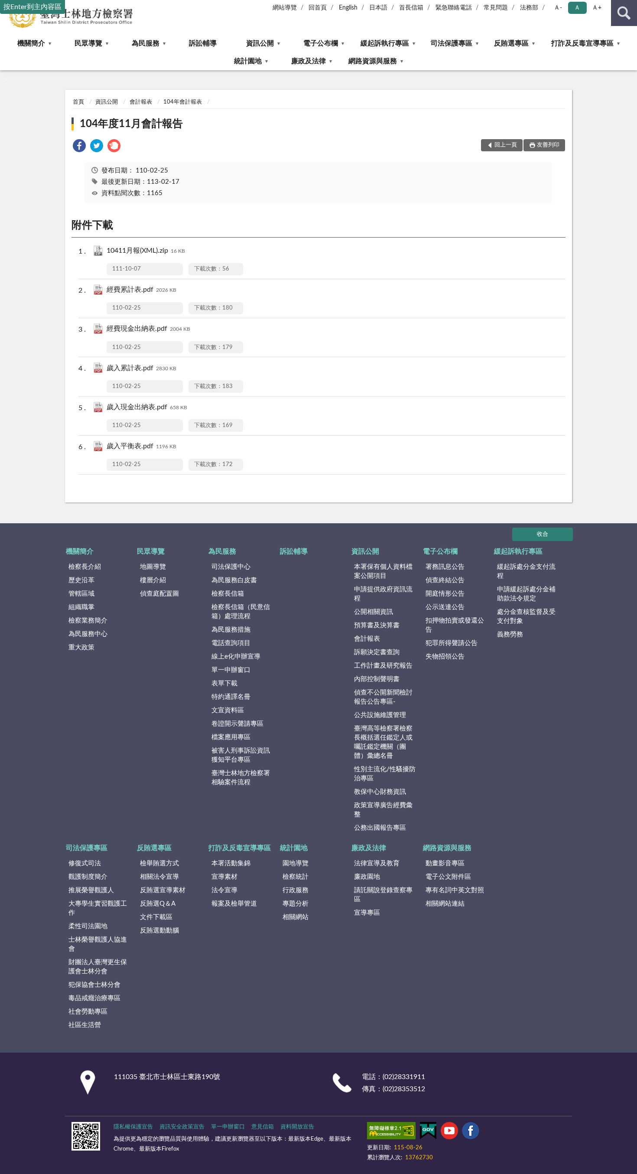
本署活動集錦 (230, 863)
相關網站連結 (445, 903)
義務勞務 (510, 634)
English (348, 8)
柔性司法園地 (87, 926)
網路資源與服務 (372, 61)
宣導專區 (367, 913)
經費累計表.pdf (141, 289)
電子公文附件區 (448, 877)
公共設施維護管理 (380, 715)
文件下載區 (156, 917)
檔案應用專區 (230, 737)
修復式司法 (84, 863)
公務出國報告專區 (380, 828)
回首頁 (318, 8)
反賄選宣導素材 (162, 890)
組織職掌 (81, 607)
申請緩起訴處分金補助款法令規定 (526, 594)
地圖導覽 (153, 567)
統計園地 (248, 61)
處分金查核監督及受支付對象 (526, 616)
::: (4, 79)
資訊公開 (260, 43)
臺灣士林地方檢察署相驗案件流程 (240, 778)
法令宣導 (224, 890)
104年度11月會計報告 (131, 124)
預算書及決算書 (377, 625)
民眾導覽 (88, 43)
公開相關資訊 (373, 612)
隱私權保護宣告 (133, 1127)
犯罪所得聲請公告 (452, 643)
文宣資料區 (227, 710)
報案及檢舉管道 (234, 903)
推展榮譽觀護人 (91, 890)
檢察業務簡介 (87, 620)
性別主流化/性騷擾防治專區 (385, 774)
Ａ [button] (577, 8)
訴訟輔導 (203, 43)
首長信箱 (411, 8)
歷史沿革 (81, 580)
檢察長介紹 (84, 567)
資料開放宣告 (297, 1127)
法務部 (529, 8)
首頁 (78, 102)
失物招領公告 (445, 656)
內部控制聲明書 (377, 679)
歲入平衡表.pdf (141, 446)
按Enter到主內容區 (32, 6)
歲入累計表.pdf (141, 368)
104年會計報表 (182, 102)
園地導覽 (296, 863)
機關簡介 (31, 43)
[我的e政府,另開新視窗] (428, 1132)
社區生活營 (84, 1025)
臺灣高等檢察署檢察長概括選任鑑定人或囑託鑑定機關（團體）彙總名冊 (383, 742)
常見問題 (496, 8)
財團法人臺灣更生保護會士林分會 (97, 967)
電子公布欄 (320, 43)
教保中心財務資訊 (380, 792)
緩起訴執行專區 (385, 43)
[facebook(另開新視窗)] (470, 1132)
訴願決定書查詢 (377, 652)
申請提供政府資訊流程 (383, 594)
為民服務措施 (230, 629)
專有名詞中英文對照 (455, 890)
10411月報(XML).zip (146, 250)
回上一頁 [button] (505, 145)
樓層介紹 (153, 580)
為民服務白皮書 (234, 580)
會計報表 (141, 102)
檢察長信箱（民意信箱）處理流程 (240, 612)
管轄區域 (81, 593)
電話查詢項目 (230, 643)
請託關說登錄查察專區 (383, 895)
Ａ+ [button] (596, 8)
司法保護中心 (230, 567)
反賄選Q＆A (158, 903)
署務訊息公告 (445, 567)
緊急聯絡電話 (454, 8)
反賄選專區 (511, 43)
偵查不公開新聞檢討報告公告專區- (383, 697)
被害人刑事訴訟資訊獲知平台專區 (240, 755)
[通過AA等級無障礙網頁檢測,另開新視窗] (391, 1132)
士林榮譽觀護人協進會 (97, 944)
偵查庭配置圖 (159, 593)
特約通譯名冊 (230, 697)
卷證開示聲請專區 (237, 724)
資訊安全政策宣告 (182, 1127)
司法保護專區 (451, 43)
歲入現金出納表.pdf (147, 407)
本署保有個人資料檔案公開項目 (383, 571)
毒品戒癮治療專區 (94, 998)
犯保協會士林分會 (94, 985)
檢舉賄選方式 (159, 863)
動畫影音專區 (445, 863)
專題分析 (296, 903)
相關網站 (296, 917)
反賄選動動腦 (159, 930)
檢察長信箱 (227, 593)
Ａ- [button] (558, 8)
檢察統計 (296, 877)
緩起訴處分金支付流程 (526, 571)
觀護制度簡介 (87, 877)
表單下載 (224, 683)
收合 (542, 534)
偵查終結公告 (445, 580)
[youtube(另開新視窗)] (449, 1132)
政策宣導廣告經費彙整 (383, 810)
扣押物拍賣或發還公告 (455, 625)
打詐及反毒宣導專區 (582, 43)
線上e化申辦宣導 (235, 656)
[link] (79, 147)
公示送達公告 (445, 607)
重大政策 (81, 647)
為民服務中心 (87, 634)
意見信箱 (262, 1127)
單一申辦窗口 (230, 670)
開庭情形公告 (445, 593)
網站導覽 (285, 8)
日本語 (378, 8)
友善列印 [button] (548, 145)
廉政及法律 (308, 61)
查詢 (624, 13)
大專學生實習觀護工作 (97, 908)
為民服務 (145, 43)
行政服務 (296, 890)
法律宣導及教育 (377, 863)
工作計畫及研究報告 (383, 665)
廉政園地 (367, 877)
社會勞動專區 (87, 1011)
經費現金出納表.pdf (148, 328)
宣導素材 (224, 877)
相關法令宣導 (159, 877)
